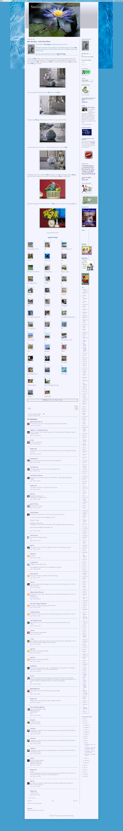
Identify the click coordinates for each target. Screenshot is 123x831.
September (86, 732)
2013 (84, 765)
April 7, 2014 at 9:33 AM (35, 626)
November (86, 727)
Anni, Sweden (64, 363)
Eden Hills (46, 363)
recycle (84, 591)
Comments (85, 65)
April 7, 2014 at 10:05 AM (35, 644)
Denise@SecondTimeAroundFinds (68, 317)
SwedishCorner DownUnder (33, 272)
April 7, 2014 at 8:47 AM (35, 607)
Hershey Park (84, 467)
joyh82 (31, 649)
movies (84, 529)
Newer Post (30, 801)
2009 (84, 774)
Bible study (85, 338)
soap (84, 630)
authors (84, 325)
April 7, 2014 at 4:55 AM (35, 549)
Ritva (28, 363)
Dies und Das (47, 260)
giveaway (84, 445)
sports (84, 639)
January (86, 763)
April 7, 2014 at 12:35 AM (35, 454)
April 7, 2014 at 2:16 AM (35, 489)
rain (83, 584)
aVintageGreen (64, 306)
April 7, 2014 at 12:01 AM (35, 425)
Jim (30, 440)
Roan (45, 340)
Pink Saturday (85, 555)
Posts (84, 62)
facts (84, 408)
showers (84, 621)
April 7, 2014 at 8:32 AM (35, 599)
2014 (84, 723)
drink (84, 395)
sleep (84, 626)
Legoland (85, 493)
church (84, 368)
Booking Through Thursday (85, 349)
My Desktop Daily (34, 612)
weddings (84, 698)
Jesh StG (29, 294)
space (84, 632)
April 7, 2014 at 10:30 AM (35, 653)
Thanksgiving (85, 664)
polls (84, 564)
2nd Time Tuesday (85, 290)
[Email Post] (44, 414)
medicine (84, 512)
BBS (84, 334)
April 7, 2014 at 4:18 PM (35, 765)
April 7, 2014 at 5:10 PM (35, 786)
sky (83, 625)
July (85, 736)
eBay (84, 402)
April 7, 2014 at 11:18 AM (35, 694)
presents (84, 572)
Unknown (32, 554)
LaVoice (29, 260)
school (84, 604)
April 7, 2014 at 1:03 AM (35, 462)
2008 (84, 776)
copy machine (84, 384)
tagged (84, 654)
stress (84, 649)
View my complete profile (86, 124)
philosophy (85, 552)
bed (83, 336)
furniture (84, 437)
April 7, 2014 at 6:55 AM (35, 578)
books (84, 353)
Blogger (71, 816)
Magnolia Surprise (65, 272)
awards (84, 326)
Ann (62, 260)
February (86, 760)
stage (84, 644)
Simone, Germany (48, 272)
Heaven (84, 465)
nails (84, 534)
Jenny (31, 545)
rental (84, 593)
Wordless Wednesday (85, 708)
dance (84, 388)
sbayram (63, 816)
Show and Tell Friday (85, 617)
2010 (84, 772)
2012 (84, 767)
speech (84, 633)
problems (84, 578)
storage (84, 646)
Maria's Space (33, 574)
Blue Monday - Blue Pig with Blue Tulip (89, 751)
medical (84, 510)
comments (85, 374)
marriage (84, 507)
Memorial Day (85, 514)
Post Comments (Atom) (37, 803)
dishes (84, 392)
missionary (85, 524)
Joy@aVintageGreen (33, 689)
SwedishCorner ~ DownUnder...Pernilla (38, 430)
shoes (84, 612)
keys (83, 486)
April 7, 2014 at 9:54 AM (35, 634)
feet (83, 418)
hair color (85, 457)
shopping (84, 614)
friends (84, 433)
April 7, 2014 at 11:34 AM (35, 715)
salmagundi (63, 294)
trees (84, 672)
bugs (84, 360)
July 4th (84, 483)
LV (31, 639)
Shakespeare (85, 609)
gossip (84, 449)
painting (84, 545)
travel (84, 670)
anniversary (85, 309)
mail (84, 504)
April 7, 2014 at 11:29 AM (35, 702)
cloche (84, 370)
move (84, 527)
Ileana (28, 351)
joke (83, 481)
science (84, 606)
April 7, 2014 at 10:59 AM (35, 684)
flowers (84, 423)
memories (84, 517)
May (85, 741)
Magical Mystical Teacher (33, 249)
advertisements (85, 293)
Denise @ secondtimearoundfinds (36, 707)
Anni (31, 758)
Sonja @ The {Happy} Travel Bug (51, 385)
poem (84, 563)
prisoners (84, 576)
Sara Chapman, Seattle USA (33, 317)
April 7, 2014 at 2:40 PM (35, 724)
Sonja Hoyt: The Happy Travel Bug (37, 603)
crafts (84, 386)
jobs (83, 480)
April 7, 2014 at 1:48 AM (35, 481)
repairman (85, 594)
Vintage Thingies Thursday (85, 686)
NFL (84, 540)
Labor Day (85, 488)
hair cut (84, 460)
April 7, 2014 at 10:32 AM (35, 671)
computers (85, 377)
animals (84, 306)
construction (85, 380)
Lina (45, 294)
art (83, 323)
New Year (85, 537)
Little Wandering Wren (66, 249)
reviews (84, 600)
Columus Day (84, 372)
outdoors (84, 542)
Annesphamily (32, 458)
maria (45, 329)
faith (84, 410)
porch (84, 568)
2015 (84, 721)
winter (84, 703)
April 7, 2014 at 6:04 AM (35, 569)
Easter (39, 415)
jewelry (84, 478)
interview (84, 476)
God (83, 448)
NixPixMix (46, 351)
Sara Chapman (33, 467)
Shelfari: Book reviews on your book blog (35, 810)
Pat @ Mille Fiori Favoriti (35, 475)
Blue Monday (33, 415)
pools (84, 566)
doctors (84, 393)
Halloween (85, 462)
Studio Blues (47, 306)
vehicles (84, 677)
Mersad (31, 720)
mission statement (85, 520)
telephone (84, 656)
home (84, 470)
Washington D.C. (85, 694)
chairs (84, 363)
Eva (62, 329)
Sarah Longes (64, 374)
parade (84, 547)
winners (84, 701)
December (86, 725)
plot (83, 561)
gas (83, 443)
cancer (84, 361)
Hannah (63, 351)
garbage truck (84, 440)
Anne (28, 306)
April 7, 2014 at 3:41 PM (35, 734)
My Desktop (47, 374)
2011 (84, 770)
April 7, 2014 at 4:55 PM (35, 776)
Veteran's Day (84, 680)
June (85, 738)
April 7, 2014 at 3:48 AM (35, 531)
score (84, 607)
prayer (84, 570)
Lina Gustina (32, 562)
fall (83, 412)
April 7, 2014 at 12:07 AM (35, 444)
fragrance (84, 427)
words (84, 711)
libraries (84, 497)
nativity (84, 536)
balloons (84, 329)
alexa (45, 317)
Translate (91, 82)
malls (84, 505)
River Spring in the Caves (66, 340)
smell (84, 628)
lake (83, 491)
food (84, 426)
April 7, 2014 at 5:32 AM (35, 558)
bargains (84, 332)
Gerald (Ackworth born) (32, 374)
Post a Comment (32, 798)
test (83, 662)
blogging (84, 341)
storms (84, 648)
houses (84, 471)
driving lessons (84, 397)
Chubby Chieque (33, 512)
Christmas (85, 365)
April (85, 743)
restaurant (85, 597)
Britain (84, 358)
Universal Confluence (31, 385)
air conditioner (85, 298)
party (84, 549)
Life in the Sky (47, 397)
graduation (85, 451)
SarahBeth (32, 666)
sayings (84, 602)
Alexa (31, 781)
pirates (84, 559)
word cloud (85, 704)
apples (84, 315)
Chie (45, 249)
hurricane (85, 473)
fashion (84, 416)
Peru (84, 550)
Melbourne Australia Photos (35, 592)
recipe (84, 589)
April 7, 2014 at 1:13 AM (35, 471)
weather (84, 696)
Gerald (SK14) (33, 504)
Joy (61, 283)
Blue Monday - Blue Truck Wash (89, 745)
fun (83, 435)
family (84, 413)
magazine (84, 502)
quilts (84, 581)
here (66, 44)
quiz (84, 583)
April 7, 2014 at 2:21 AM (35, 499)
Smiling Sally (41, 6)
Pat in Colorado (30, 340)
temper (84, 660)
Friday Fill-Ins (84, 430)
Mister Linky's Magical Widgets (55, 400)
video (84, 683)
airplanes (84, 301)
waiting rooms (84, 691)
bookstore (85, 355)
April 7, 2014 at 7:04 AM (35, 587)
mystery (84, 532)
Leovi (31, 630)
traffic (84, 669)
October (86, 730)
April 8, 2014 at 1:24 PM (35, 795)
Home (53, 801)
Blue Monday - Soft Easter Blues (89, 755)
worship (84, 713)
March (85, 758)
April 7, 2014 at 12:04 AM (35, 435)
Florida (84, 420)
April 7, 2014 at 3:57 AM (35, 541)
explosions (85, 403)
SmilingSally (92, 107)
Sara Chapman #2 (31, 329)
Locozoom (29, 397)
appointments (85, 317)
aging (84, 295)
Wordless (46, 283)
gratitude (84, 454)
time (84, 667)
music (84, 530)
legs (83, 495)
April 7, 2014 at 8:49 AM (35, 616)
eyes (83, 406)
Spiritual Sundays (85, 636)
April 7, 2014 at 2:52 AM (35, 508)
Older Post (75, 801)
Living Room (84, 499)
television (84, 658)
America (84, 304)
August (86, 734)
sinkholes (84, 623)
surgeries (84, 651)
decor (36, 415)
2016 (84, 719)
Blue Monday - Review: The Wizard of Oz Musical (89, 748)
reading (84, 586)
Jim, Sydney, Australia (32, 283)
